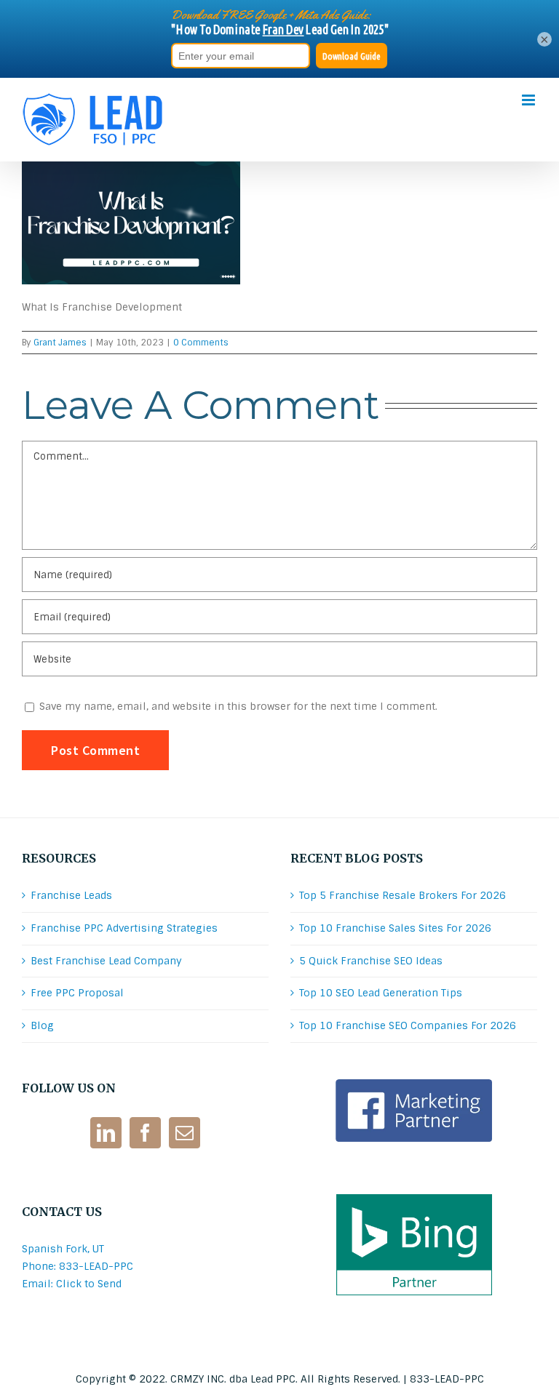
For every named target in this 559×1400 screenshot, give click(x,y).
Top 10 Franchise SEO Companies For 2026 (407, 1025)
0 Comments (201, 342)
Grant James (60, 342)
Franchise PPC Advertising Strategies (124, 928)
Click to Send (89, 1283)
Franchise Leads (71, 895)
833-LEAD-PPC (447, 1378)
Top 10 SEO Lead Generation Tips (380, 992)
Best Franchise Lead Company (106, 960)
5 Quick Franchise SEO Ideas (371, 960)
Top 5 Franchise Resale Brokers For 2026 (402, 895)
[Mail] (184, 1132)
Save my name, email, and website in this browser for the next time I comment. (238, 706)
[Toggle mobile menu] (529, 100)
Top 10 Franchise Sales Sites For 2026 (395, 928)
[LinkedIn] (106, 1132)
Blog (42, 1025)
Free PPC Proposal (77, 992)
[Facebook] (145, 1132)
